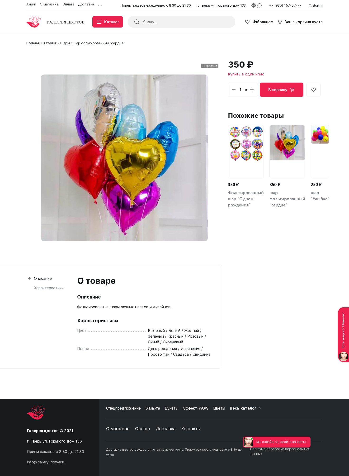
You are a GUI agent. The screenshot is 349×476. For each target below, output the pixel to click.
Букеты (171, 408)
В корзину (277, 89)
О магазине (117, 428)
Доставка (165, 428)
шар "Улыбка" (320, 195)
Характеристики (49, 287)
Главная (33, 43)
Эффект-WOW (195, 408)
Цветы (219, 408)
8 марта (153, 408)
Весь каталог (243, 408)
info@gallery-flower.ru (46, 462)
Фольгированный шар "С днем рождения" (246, 199)
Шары (65, 43)
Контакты (191, 428)
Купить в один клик (246, 74)
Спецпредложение (123, 408)
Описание (43, 278)
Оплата (142, 428)
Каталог (50, 43)
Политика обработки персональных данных (279, 451)
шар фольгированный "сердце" (287, 199)
